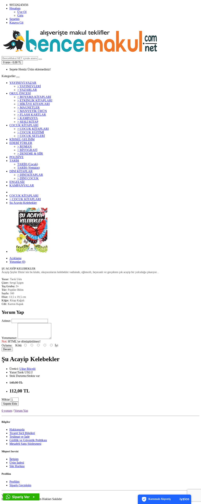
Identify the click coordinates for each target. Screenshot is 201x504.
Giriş (20, 15)
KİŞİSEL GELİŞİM (22, 139)
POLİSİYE (16, 157)
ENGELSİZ (17, 182)
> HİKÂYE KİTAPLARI (33, 104)
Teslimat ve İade (19, 436)
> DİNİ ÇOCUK (28, 178)
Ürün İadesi (16, 462)
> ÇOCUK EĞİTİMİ (30, 132)
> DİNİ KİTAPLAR (30, 174)
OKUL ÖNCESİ (20, 93)
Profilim (14, 481)
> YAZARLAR (27, 89)
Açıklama (15, 258)
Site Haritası (17, 466)
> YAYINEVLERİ (29, 86)
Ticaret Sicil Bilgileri (22, 433)
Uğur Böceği (27, 368)
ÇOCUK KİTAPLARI (23, 125)
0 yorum (7, 410)
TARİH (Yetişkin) (28, 167)
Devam (7, 349)
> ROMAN (24, 146)
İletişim (13, 459)
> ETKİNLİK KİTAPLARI (34, 100)
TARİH (14, 160)
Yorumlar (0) (17, 261)
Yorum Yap (21, 410)
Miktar (6, 399)
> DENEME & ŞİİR (30, 153)
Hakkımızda (17, 429)
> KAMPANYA (27, 118)
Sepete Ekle (10, 403)
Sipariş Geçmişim (20, 485)
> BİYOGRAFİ (27, 150)
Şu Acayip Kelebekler (23, 202)
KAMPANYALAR (21, 185)
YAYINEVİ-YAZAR (22, 82)
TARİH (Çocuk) (27, 164)
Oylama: (7, 345)
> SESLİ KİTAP (27, 121)
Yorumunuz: (9, 338)
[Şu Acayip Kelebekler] (31, 251)
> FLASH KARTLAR (31, 114)
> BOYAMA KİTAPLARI (34, 97)
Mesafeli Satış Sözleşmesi (25, 443)
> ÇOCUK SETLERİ (31, 136)
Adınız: (6, 320)
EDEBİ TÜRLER (20, 143)
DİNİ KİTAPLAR (21, 171)
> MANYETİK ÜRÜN (32, 111)
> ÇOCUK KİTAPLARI (33, 128)
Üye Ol (21, 12)
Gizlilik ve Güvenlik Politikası (28, 440)
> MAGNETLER (28, 107)
